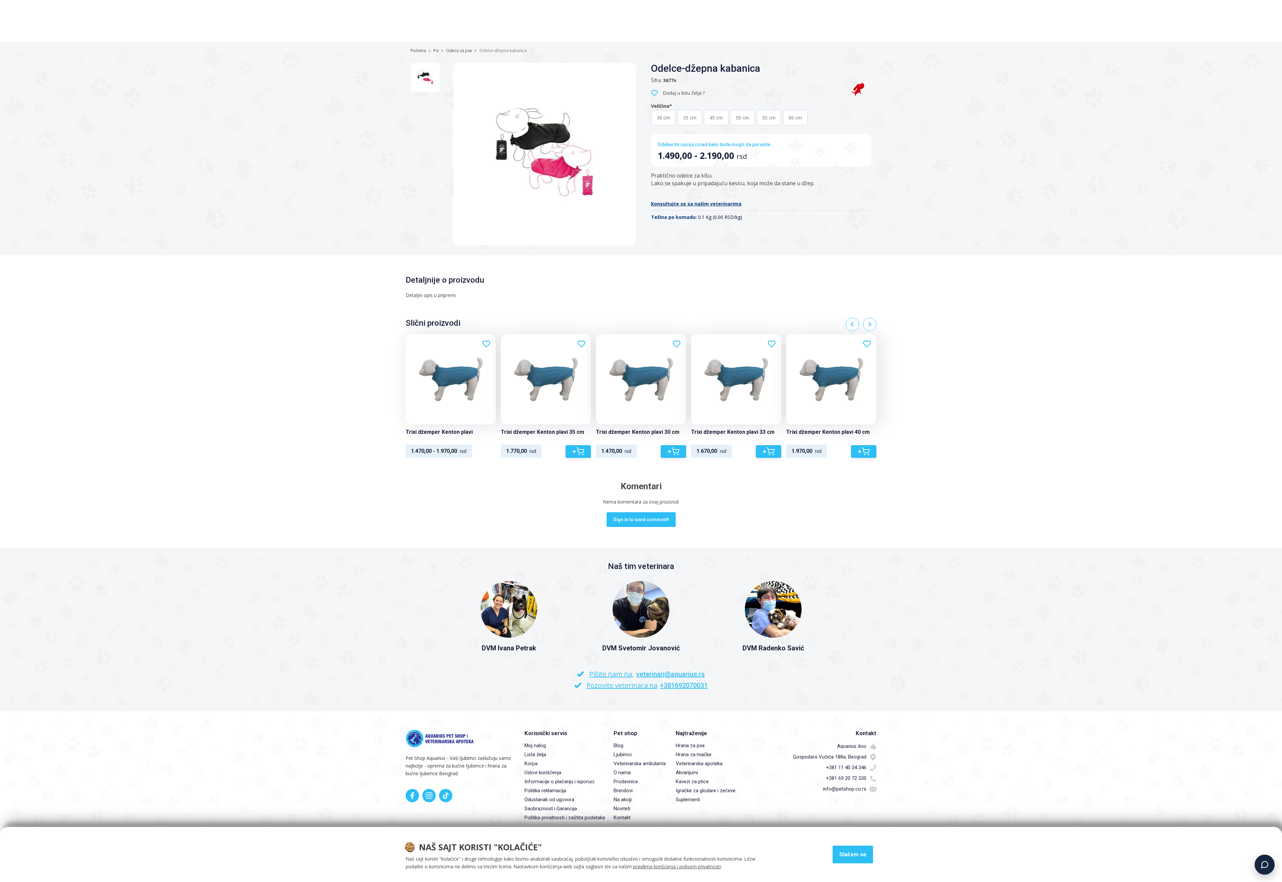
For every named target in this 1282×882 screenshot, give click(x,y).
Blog (618, 746)
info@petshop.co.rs (844, 789)
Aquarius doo (851, 746)
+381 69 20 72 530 (846, 778)
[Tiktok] (445, 795)
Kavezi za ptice (692, 782)
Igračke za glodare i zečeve (705, 791)
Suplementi (688, 800)
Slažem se (852, 854)
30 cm (663, 117)
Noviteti (622, 809)
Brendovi (623, 791)
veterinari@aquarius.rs (670, 674)
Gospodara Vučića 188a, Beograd (829, 757)
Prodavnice (626, 782)
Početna (418, 50)
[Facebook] (412, 795)
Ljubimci (623, 755)
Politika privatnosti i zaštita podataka (564, 818)
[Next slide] (869, 324)
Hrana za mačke (693, 755)
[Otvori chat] (1265, 865)
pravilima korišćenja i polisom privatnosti (677, 866)
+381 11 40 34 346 (846, 768)
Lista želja (535, 755)
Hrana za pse (690, 746)
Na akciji (623, 800)
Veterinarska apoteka (699, 764)
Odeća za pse (459, 50)
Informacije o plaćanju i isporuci (559, 782)
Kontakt (622, 818)
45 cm (716, 117)
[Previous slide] (852, 324)
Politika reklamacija (545, 791)
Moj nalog (535, 746)
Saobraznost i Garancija (550, 809)
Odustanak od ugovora (549, 800)
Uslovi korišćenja (542, 773)
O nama (622, 773)
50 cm (742, 117)
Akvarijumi (687, 773)
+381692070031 (684, 685)
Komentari (641, 486)
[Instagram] (429, 795)
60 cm (795, 117)
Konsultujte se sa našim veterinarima (696, 204)
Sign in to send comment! (641, 519)
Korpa (531, 764)
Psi (436, 50)
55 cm (769, 117)
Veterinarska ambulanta (640, 764)
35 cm (689, 117)
